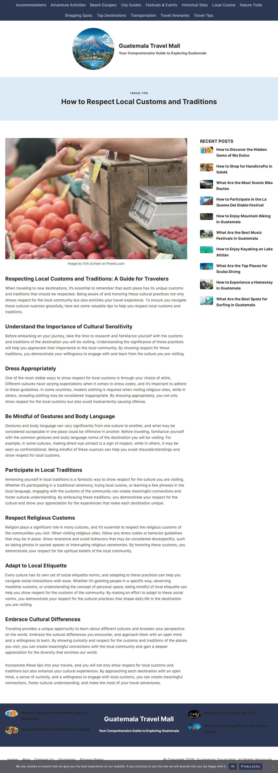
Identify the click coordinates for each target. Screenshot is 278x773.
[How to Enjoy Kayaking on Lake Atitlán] (206, 249)
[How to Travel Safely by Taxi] (194, 714)
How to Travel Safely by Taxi (229, 713)
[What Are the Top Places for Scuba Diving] (206, 266)
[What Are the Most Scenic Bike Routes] (206, 184)
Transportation (143, 15)
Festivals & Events (161, 5)
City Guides (131, 5)
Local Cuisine (223, 5)
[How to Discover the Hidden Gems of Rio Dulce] (206, 150)
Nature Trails (251, 5)
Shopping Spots (78, 15)
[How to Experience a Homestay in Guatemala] (206, 284)
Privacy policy (250, 766)
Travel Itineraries (175, 15)
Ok (233, 766)
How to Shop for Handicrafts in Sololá (55, 729)
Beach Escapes (103, 5)
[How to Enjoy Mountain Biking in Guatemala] (206, 216)
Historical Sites (195, 5)
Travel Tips (203, 15)
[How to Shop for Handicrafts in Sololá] (206, 167)
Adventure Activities (68, 5)
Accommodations (31, 5)
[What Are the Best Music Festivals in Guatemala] (206, 234)
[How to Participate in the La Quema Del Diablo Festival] (206, 200)
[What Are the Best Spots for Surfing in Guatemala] (206, 300)
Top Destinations (111, 15)
